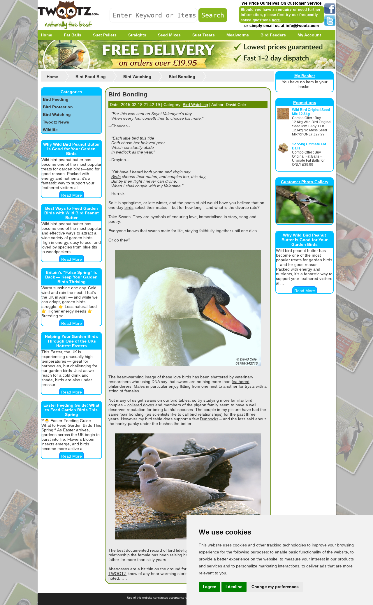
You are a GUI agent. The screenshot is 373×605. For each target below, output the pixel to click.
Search (212, 15)
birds (128, 207)
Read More (71, 195)
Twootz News (56, 122)
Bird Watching (57, 114)
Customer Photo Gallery (304, 181)
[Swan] (188, 364)
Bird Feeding (55, 99)
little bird (131, 138)
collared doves (140, 405)
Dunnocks (209, 419)
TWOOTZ (117, 573)
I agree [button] (209, 586)
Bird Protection (58, 107)
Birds (116, 176)
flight (137, 181)
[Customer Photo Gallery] (304, 222)
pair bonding (132, 414)
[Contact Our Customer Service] (281, 27)
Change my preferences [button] (275, 586)
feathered (240, 381)
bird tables (180, 400)
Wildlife (50, 129)
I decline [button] (234, 586)
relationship (119, 555)
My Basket (304, 75)
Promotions (304, 102)
